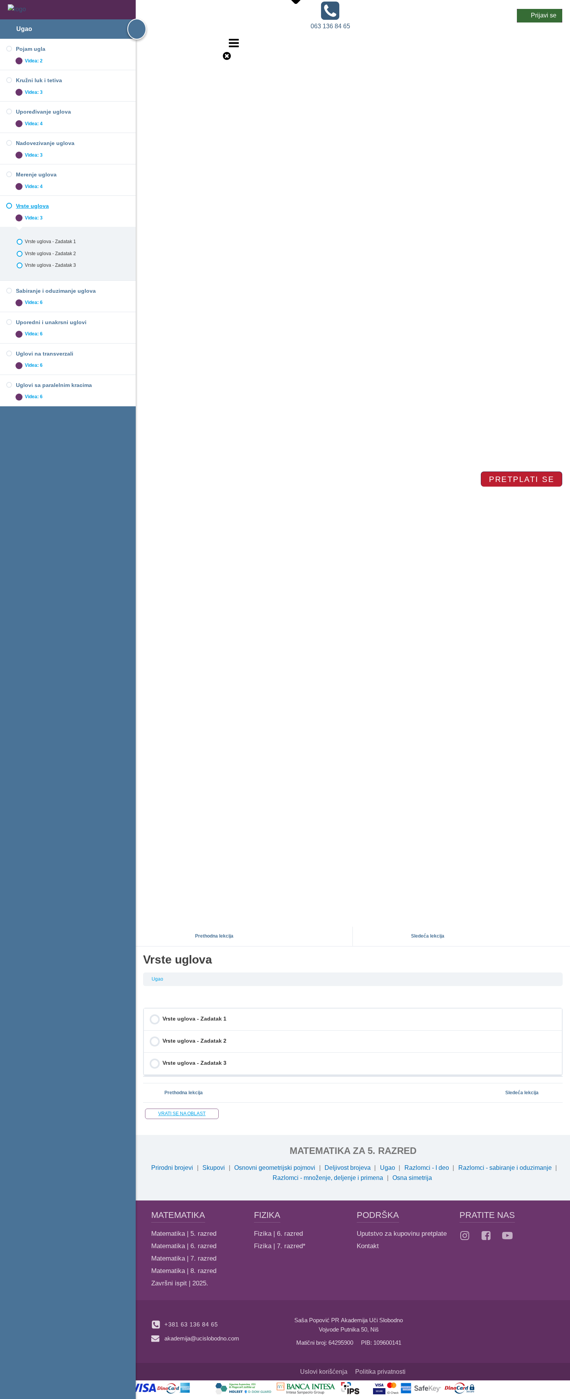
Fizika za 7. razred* (279, 79)
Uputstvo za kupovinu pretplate (402, 1233)
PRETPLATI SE (521, 479)
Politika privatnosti (380, 1371)
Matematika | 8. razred (183, 1271)
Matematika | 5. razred (183, 1233)
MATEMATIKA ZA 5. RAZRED (353, 1150)
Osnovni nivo (287, 17)
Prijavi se (543, 15)
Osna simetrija (412, 1177)
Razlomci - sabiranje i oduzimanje (505, 1167)
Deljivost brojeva (348, 1167)
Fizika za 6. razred (278, 69)
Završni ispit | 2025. (179, 1283)
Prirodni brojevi (172, 1167)
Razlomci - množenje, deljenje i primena (328, 1177)
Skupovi (213, 1167)
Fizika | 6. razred (278, 1233)
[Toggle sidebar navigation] (130, 29)
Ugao (24, 29)
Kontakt (368, 1246)
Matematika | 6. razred (183, 1246)
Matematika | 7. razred (183, 1258)
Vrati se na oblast (182, 1113)
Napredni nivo (288, 27)
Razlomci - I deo (426, 1167)
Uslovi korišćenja (323, 1371)
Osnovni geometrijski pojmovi (274, 1167)
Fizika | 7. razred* (280, 1246)
